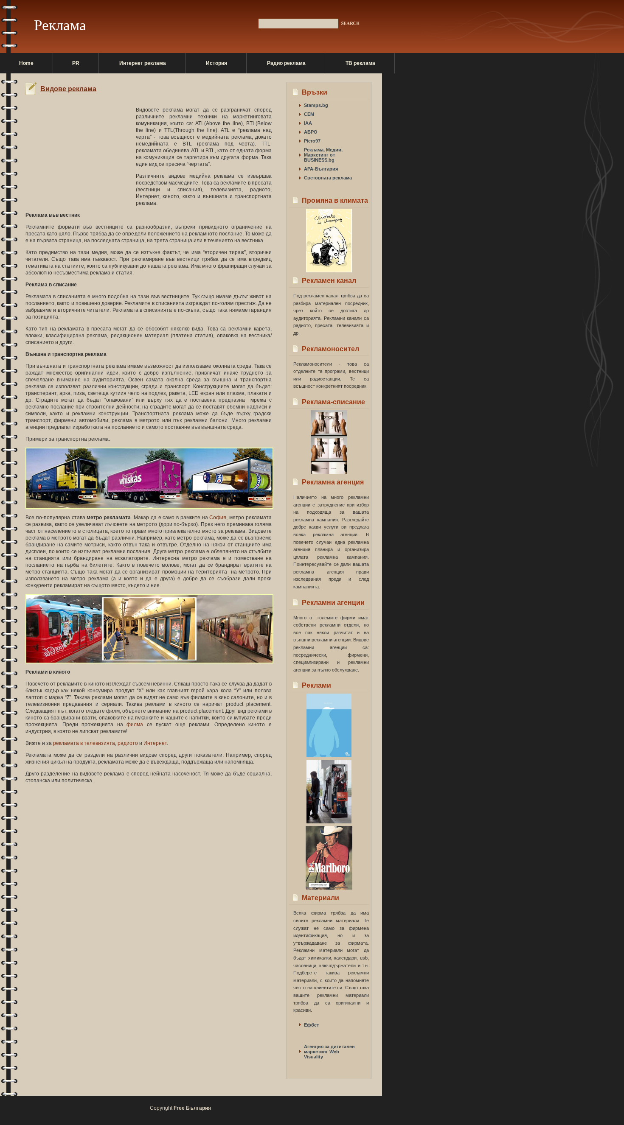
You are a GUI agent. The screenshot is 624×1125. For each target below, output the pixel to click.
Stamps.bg (316, 105)
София (217, 518)
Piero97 (312, 140)
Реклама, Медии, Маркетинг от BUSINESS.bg (323, 154)
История (216, 63)
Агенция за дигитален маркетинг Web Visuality (329, 1051)
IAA (308, 123)
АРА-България (321, 168)
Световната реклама (328, 177)
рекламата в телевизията (84, 743)
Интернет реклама (142, 63)
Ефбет (311, 1024)
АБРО (311, 131)
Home (26, 63)
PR (75, 63)
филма (134, 725)
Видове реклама (68, 88)
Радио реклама (286, 63)
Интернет (155, 743)
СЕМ (309, 114)
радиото (128, 743)
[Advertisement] (124, 98)
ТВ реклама (360, 63)
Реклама (60, 25)
